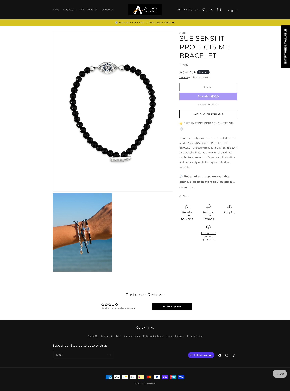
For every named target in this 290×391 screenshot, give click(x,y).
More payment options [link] (208, 104)
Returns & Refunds (153, 335)
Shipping (183, 77)
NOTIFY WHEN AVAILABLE (208, 114)
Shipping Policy (132, 335)
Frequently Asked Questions (208, 236)
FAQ (118, 335)
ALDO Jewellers (148, 383)
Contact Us (107, 335)
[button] (69, 9)
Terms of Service (175, 335)
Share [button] (186, 196)
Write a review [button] (172, 306)
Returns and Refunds (208, 215)
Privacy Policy (194, 335)
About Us (93, 335)
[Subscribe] (109, 355)
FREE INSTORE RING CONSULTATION (208, 123)
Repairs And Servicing (187, 215)
